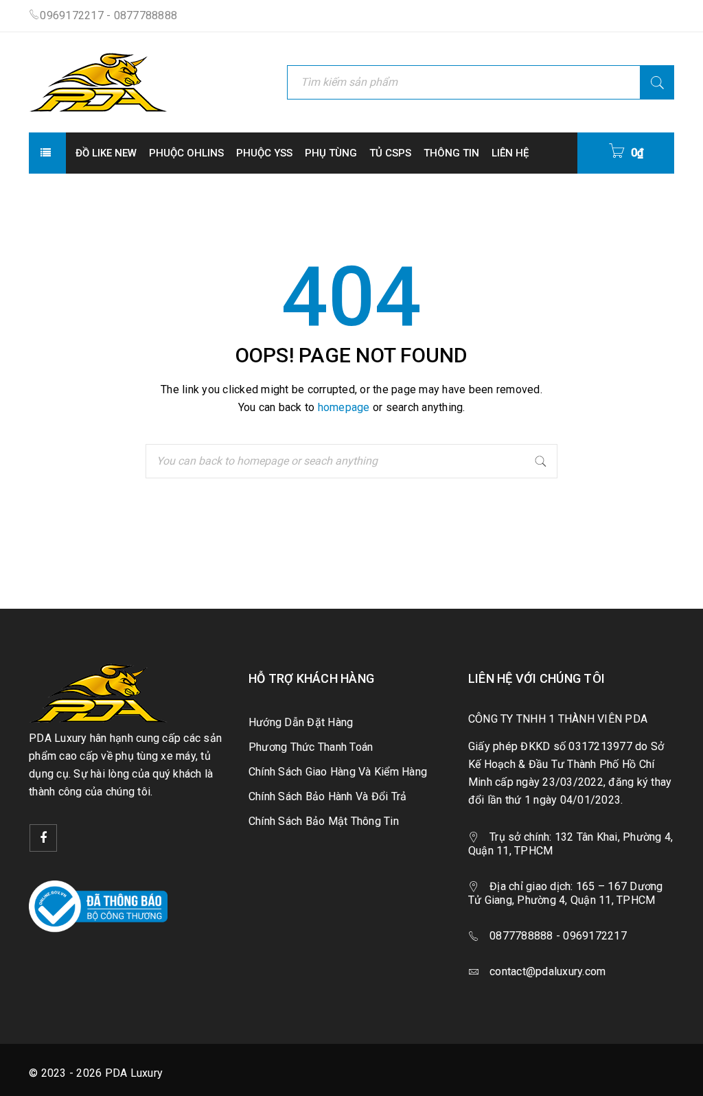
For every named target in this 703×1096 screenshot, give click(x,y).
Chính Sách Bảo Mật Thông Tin (324, 821)
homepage (344, 407)
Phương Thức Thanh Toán (311, 747)
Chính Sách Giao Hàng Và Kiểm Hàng (338, 771)
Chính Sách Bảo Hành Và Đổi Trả (328, 796)
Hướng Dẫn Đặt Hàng (301, 722)
